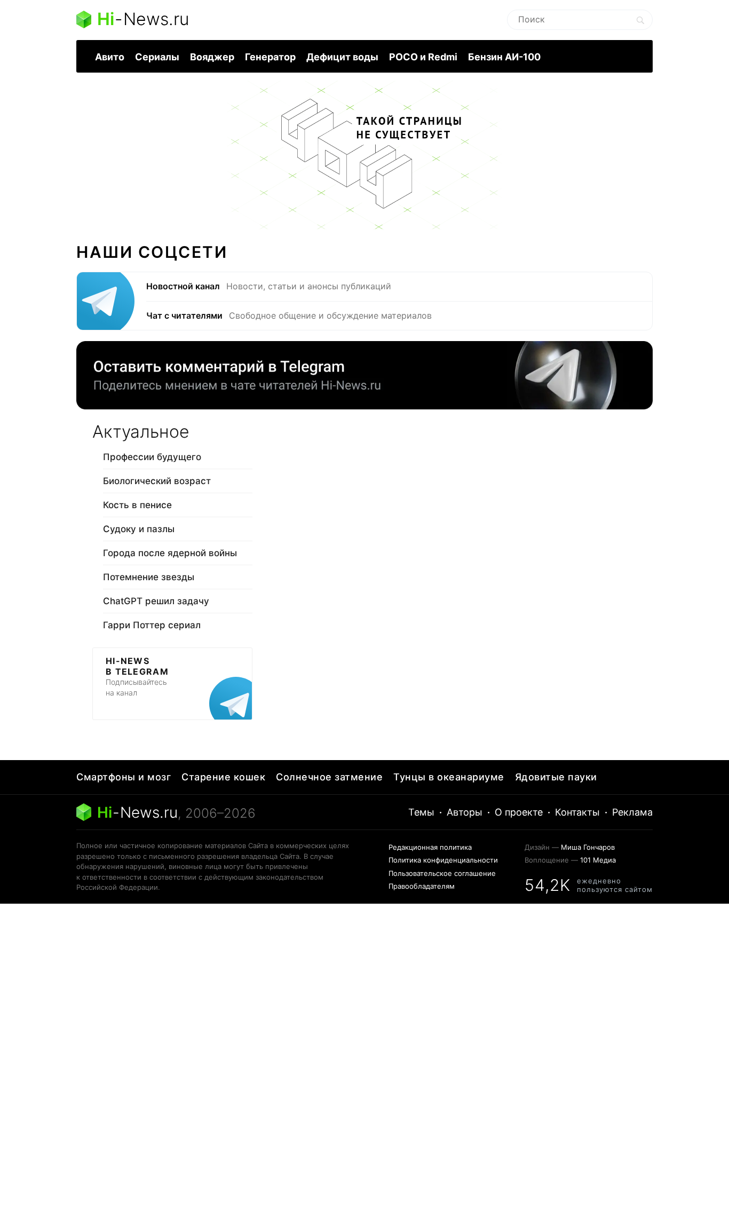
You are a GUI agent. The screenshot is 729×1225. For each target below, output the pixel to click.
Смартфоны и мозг (123, 777)
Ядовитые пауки (556, 777)
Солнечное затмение (329, 777)
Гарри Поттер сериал (152, 625)
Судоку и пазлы (139, 529)
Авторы (464, 812)
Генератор (270, 56)
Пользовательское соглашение (442, 873)
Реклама (632, 812)
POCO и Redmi (423, 56)
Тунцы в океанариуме (448, 777)
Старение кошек (223, 777)
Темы (421, 812)
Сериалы (157, 56)
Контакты (577, 812)
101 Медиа (598, 860)
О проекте (519, 812)
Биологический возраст (157, 481)
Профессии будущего (152, 457)
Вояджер (212, 56)
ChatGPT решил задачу (156, 601)
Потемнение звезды (148, 577)
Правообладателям (422, 886)
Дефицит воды (342, 56)
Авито (109, 56)
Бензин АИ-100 (504, 56)
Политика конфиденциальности (443, 860)
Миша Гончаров (588, 847)
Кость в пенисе (137, 505)
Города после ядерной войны (170, 553)
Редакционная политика (430, 847)
